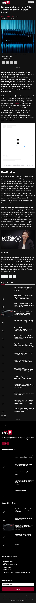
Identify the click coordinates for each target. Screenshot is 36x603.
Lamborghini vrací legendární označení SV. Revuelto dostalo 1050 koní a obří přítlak (24, 385)
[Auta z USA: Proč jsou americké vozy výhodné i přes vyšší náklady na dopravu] (7, 289)
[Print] (15, 62)
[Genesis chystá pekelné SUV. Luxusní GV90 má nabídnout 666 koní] (7, 362)
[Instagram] (31, 2)
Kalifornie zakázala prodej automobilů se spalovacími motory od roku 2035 (24, 456)
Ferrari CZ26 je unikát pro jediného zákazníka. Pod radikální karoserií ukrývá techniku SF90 (24, 410)
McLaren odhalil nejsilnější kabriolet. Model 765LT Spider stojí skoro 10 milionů (23, 473)
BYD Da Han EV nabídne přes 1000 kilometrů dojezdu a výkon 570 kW (23, 321)
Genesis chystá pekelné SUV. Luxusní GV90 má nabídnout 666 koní (23, 361)
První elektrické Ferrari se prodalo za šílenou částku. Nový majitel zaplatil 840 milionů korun (23, 353)
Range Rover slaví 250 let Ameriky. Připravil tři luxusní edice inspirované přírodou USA (23, 297)
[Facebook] (29, 2)
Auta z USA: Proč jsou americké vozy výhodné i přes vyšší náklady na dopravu (24, 289)
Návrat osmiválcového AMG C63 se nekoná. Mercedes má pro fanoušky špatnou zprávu (24, 337)
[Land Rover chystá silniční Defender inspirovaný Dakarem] (7, 378)
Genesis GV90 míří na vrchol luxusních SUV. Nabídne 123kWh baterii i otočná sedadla (23, 329)
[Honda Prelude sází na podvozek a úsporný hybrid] (7, 394)
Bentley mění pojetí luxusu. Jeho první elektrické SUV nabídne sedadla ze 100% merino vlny (23, 313)
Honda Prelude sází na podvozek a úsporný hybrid (24, 393)
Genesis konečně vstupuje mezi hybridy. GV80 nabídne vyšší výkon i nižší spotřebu (24, 305)
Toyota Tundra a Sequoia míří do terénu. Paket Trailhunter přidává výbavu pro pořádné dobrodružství (24, 345)
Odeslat (18, 589)
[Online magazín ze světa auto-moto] (6, 2)
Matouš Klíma (9, 56)
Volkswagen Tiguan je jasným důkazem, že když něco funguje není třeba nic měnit (24, 481)
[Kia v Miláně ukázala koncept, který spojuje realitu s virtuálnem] (8, 465)
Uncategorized (7, 16)
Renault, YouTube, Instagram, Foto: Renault (16, 54)
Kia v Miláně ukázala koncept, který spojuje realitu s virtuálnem (23, 464)
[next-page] (5, 416)
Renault (17, 103)
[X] (33, 2)
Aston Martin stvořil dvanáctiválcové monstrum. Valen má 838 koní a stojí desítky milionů (24, 369)
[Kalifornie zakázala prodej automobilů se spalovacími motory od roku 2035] (8, 457)
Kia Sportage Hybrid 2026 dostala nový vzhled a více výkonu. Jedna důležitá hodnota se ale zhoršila (23, 401)
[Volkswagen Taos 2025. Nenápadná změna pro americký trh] (8, 490)
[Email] (11, 62)
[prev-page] (2, 416)
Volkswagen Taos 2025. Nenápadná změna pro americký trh (23, 489)
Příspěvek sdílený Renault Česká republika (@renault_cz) (18, 165)
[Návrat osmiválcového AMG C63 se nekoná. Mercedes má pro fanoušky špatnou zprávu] (7, 338)
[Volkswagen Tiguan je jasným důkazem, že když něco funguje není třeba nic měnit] (8, 482)
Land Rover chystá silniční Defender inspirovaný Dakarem (22, 377)
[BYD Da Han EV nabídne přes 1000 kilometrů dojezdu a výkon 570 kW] (7, 321)
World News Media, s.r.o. (14, 596)
